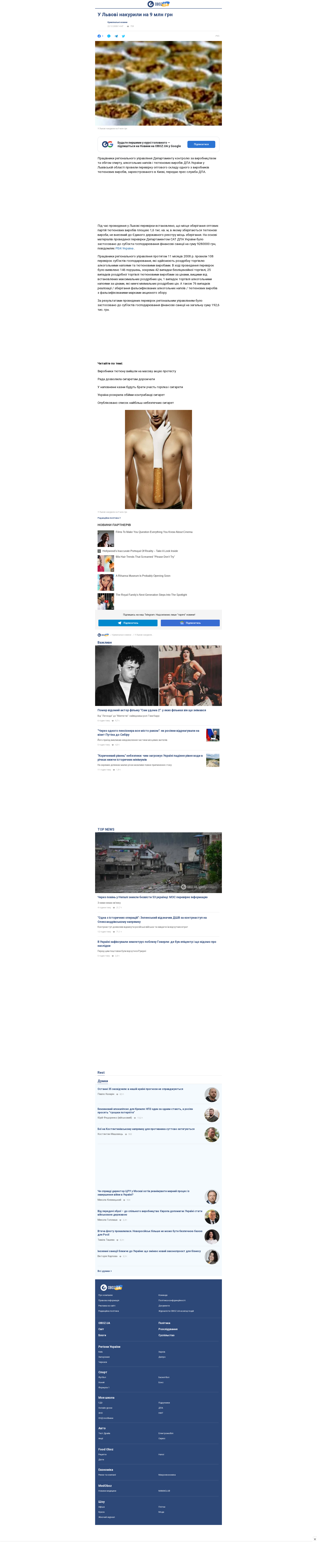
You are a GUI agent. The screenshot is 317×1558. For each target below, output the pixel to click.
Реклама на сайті (106, 1305)
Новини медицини (107, 1491)
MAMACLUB (164, 1491)
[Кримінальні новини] (103, 636)
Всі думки (104, 1271)
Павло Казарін (106, 1094)
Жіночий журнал (106, 1517)
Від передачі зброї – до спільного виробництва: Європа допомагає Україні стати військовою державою (150, 1213)
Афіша (101, 1507)
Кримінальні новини (117, 22)
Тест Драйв (104, 1433)
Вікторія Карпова (107, 1256)
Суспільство (166, 1335)
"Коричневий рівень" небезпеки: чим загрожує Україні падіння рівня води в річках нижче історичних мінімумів (150, 757)
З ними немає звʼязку (109, 902)
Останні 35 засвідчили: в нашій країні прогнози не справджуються (140, 1089)
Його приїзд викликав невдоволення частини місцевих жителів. (133, 740)
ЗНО (100, 1413)
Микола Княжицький (109, 1199)
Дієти (101, 1459)
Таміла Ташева (106, 1239)
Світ (101, 1329)
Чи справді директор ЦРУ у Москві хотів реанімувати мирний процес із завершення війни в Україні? (143, 1193)
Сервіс (161, 1438)
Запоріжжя (104, 1357)
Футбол (102, 1377)
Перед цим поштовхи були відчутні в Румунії (122, 951)
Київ (100, 1352)
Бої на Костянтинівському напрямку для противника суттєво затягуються (146, 1129)
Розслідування (167, 1329)
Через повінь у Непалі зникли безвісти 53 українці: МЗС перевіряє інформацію (153, 897)
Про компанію (105, 1295)
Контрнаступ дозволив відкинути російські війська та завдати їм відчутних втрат (143, 927)
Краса (101, 1512)
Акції (100, 1438)
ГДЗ (100, 1402)
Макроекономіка (167, 1475)
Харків (161, 1352)
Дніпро (162, 1357)
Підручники (164, 1402)
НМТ (160, 1413)
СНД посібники (105, 1418)
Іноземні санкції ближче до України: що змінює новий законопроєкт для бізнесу (149, 1251)
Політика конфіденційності (172, 1300)
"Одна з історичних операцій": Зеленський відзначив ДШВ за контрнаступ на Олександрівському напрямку (152, 919)
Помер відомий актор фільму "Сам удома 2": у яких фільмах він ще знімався (152, 710)
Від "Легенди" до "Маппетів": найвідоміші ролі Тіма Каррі (128, 716)
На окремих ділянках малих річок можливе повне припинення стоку (135, 765)
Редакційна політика (108, 518)
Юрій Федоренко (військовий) (115, 1117)
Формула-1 (103, 1387)
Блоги (102, 1335)
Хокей (101, 1382)
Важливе (105, 642)
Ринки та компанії (107, 1475)
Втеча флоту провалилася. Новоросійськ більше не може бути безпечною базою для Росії (150, 1233)
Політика (164, 1323)
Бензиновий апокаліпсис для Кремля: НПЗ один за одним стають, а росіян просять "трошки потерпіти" (145, 1110)
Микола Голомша (107, 1219)
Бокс (160, 1382)
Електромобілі (165, 1433)
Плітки (161, 1507)
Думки (103, 1081)
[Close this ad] (314, 1539)
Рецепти (102, 1454)
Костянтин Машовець (110, 1134)
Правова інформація (108, 1300)
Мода (161, 1512)
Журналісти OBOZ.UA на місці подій (176, 1311)
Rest (101, 1073)
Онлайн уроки (105, 1408)
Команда (162, 1295)
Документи (164, 1305)
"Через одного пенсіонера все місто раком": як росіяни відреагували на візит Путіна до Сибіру (148, 732)
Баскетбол (163, 1377)
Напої (161, 1454)
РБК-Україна (124, 248)
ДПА (160, 1408)
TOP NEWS (106, 829)
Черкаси (102, 1362)
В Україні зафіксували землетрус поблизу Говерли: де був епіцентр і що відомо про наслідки (157, 943)
